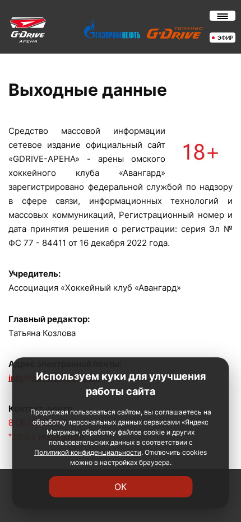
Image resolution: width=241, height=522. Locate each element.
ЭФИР (225, 37)
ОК (120, 486)
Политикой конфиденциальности (87, 452)
